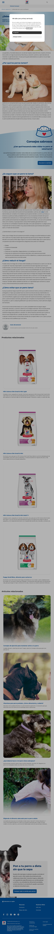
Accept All (15, 32)
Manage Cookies (17, 36)
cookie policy (29, 28)
